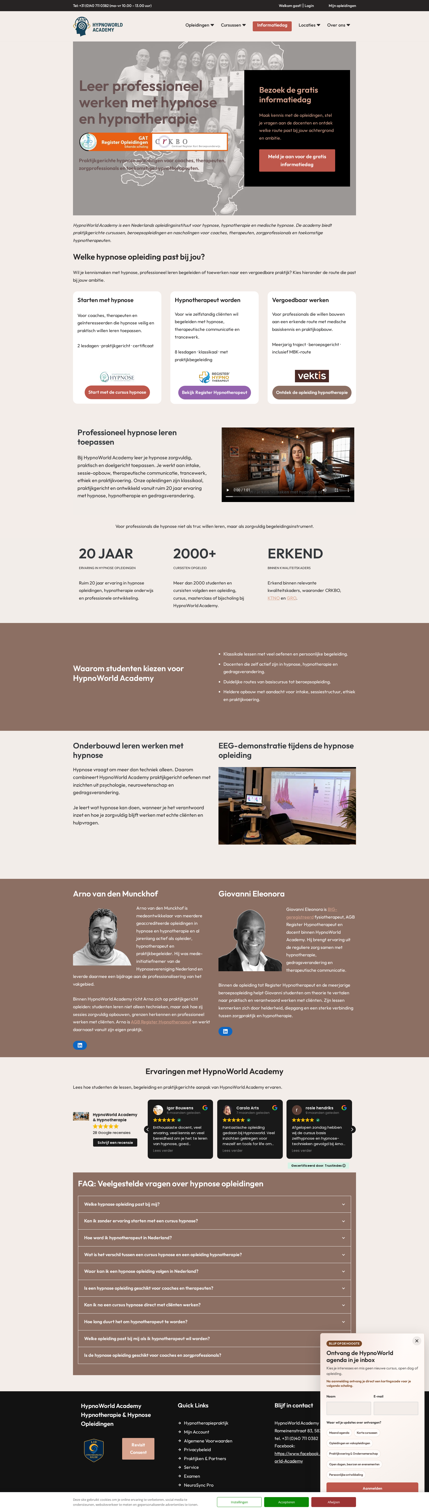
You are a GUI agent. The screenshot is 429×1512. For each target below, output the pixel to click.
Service (191, 1467)
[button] (212, 25)
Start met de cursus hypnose (117, 392)
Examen (192, 1476)
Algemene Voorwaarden (208, 1441)
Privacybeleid (197, 1449)
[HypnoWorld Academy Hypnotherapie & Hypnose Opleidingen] (99, 26)
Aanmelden (372, 1488)
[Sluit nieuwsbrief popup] (416, 1340)
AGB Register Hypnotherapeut (161, 1022)
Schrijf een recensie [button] (115, 1142)
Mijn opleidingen (342, 5)
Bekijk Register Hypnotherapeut (214, 392)
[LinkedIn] (80, 1045)
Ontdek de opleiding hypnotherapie (312, 392)
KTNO (274, 598)
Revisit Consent (138, 1448)
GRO (291, 598)
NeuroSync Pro (199, 1485)
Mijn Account (196, 1432)
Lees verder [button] (163, 1151)
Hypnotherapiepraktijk (206, 1423)
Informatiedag (272, 25)
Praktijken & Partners (205, 1458)
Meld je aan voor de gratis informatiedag (297, 160)
